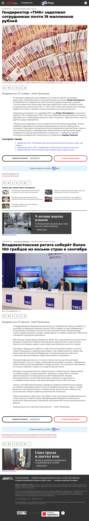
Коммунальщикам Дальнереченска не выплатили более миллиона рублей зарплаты (27, 198)
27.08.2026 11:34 (7, 241)
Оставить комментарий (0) (71, 158)
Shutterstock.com (69, 83)
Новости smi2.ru (9, 235)
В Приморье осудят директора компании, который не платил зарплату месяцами (25, 191)
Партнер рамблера (34, 513)
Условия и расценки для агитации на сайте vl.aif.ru (33, 480)
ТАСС (19, 311)
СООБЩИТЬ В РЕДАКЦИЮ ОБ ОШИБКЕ (65, 480)
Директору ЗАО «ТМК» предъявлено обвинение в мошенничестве (47, 148)
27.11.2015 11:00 (6, 9)
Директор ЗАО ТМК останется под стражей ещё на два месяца (45, 150)
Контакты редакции (22, 478)
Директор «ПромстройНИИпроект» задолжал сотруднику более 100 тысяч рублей (69, 191)
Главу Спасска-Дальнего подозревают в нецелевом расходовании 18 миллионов (67, 198)
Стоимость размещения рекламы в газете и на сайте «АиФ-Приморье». (55, 478)
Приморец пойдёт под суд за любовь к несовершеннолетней (24, 205)
